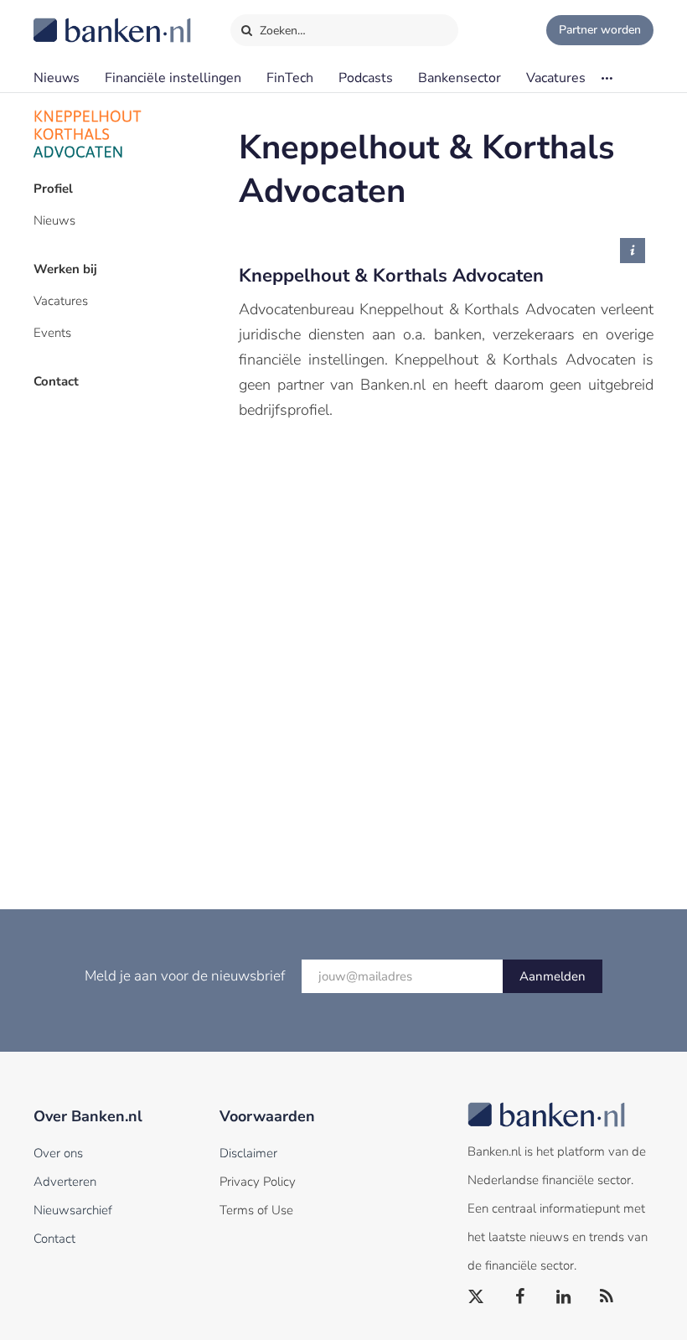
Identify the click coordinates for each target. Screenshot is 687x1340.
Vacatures (556, 78)
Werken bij (65, 269)
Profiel (53, 188)
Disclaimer (248, 1153)
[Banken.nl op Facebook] (520, 1297)
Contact (56, 381)
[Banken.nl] (71, 19)
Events (52, 332)
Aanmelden (552, 976)
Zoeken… (281, 31)
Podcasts (365, 78)
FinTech (289, 78)
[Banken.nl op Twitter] (476, 1297)
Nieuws (57, 78)
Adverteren (65, 1181)
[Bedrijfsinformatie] (632, 250)
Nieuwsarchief (73, 1210)
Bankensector (459, 78)
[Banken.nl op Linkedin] (564, 1297)
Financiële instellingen (173, 78)
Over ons (58, 1153)
